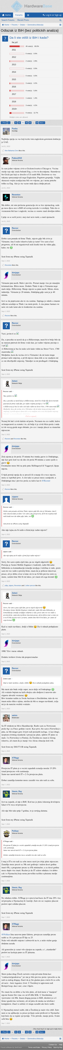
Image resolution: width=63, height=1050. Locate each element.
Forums (19, 15)
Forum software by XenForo (11, 1047)
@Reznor (46, 480)
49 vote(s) (29, 46)
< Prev (3, 123)
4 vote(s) (29, 90)
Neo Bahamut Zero (11, 150)
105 (37, 123)
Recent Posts (23, 20)
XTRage (15, 758)
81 (16, 123)
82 (19, 123)
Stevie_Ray (17, 791)
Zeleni (14, 381)
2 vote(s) (29, 61)
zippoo (15, 497)
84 (26, 123)
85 (30, 123)
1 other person (30, 585)
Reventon (16, 195)
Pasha (14, 129)
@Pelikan (5, 934)
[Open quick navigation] (60, 25)
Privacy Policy (47, 1047)
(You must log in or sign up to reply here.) (47, 1029)
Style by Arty (57, 1047)
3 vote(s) (29, 83)
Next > (42, 123)
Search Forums (8, 20)
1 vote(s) (29, 98)
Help (60, 1044)
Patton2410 (17, 158)
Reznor (15, 228)
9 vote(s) (29, 113)
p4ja (6, 585)
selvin (14, 715)
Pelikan (15, 831)
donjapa (15, 273)
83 (23, 123)
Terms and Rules (34, 1047)
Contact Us (53, 1044)
